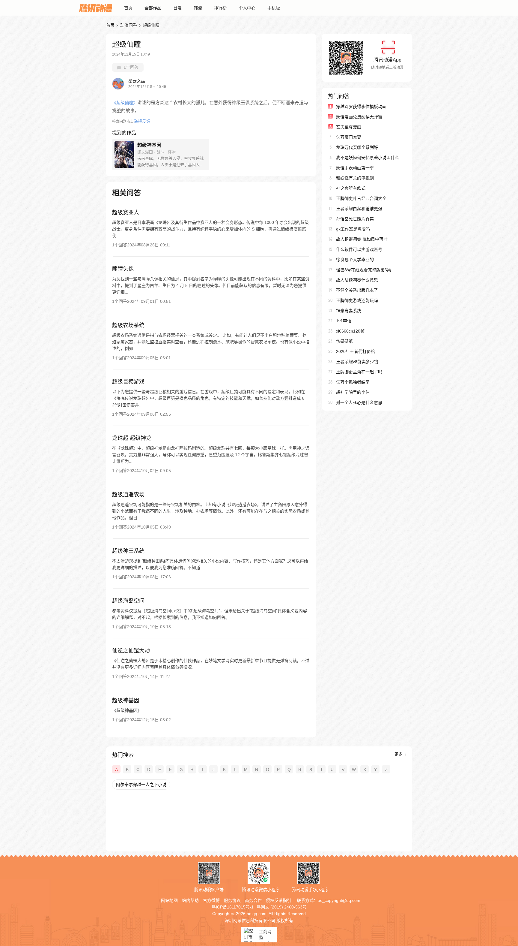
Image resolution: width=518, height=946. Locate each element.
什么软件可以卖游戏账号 (359, 249)
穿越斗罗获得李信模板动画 (361, 106)
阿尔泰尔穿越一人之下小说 (141, 784)
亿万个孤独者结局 (353, 382)
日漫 (177, 7)
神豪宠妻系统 (348, 310)
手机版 (273, 7)
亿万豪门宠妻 (348, 137)
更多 (398, 754)
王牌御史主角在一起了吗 (359, 371)
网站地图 (169, 900)
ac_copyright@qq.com (339, 900)
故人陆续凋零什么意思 (357, 280)
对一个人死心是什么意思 (359, 402)
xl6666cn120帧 (350, 331)
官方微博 (211, 900)
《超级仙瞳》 (124, 102)
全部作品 (152, 7)
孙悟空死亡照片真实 (355, 218)
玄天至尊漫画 (348, 127)
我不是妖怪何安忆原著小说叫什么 (367, 157)
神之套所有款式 (350, 188)
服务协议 (232, 900)
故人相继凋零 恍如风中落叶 (362, 239)
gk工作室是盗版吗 (353, 229)
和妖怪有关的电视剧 (355, 178)
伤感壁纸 (344, 341)
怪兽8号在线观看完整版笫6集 (363, 269)
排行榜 (220, 7)
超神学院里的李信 (353, 392)
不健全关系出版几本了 (357, 290)
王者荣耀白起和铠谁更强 (359, 208)
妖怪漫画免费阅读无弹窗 (359, 116)
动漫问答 (128, 25)
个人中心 (247, 7)
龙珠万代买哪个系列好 (357, 147)
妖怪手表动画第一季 (355, 167)
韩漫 (198, 7)
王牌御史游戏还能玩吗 (357, 300)
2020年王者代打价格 (355, 351)
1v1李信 (343, 320)
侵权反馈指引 (278, 900)
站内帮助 (190, 900)
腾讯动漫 (95, 8)
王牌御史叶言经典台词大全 (361, 198)
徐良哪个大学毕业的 (355, 259)
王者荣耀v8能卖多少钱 (357, 361)
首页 (128, 7)
